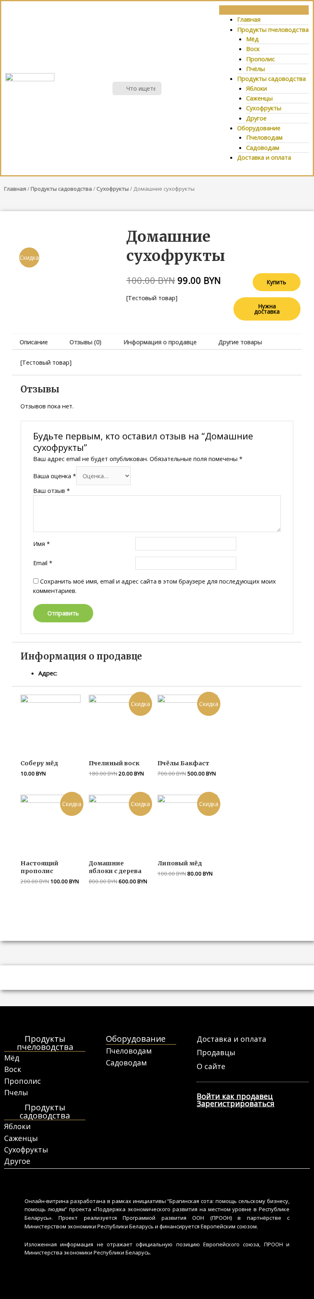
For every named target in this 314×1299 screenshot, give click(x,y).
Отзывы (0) (85, 342)
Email (42, 563)
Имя (41, 543)
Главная (248, 19)
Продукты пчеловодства (273, 29)
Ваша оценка (54, 476)
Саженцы (259, 98)
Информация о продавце (160, 342)
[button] (264, 10)
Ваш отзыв (51, 490)
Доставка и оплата (264, 157)
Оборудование (258, 128)
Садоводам (262, 147)
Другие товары (240, 342)
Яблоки (256, 88)
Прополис (260, 59)
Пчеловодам (264, 137)
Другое (256, 118)
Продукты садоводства (271, 78)
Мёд (252, 39)
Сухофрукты (263, 108)
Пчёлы (255, 69)
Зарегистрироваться (235, 1103)
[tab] (33, 342)
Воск (253, 49)
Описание (34, 342)
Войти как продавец (235, 1096)
